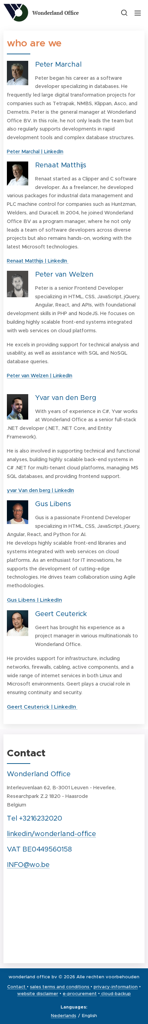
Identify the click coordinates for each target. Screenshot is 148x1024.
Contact (17, 987)
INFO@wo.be (28, 864)
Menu (138, 13)
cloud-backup (115, 994)
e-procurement (80, 994)
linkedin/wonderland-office (51, 834)
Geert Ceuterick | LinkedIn (42, 706)
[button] (124, 12)
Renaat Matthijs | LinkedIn (37, 261)
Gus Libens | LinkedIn (34, 600)
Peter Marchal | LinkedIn (35, 151)
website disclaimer (37, 994)
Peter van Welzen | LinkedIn (39, 375)
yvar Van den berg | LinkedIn (40, 490)
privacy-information (116, 987)
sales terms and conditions (59, 987)
